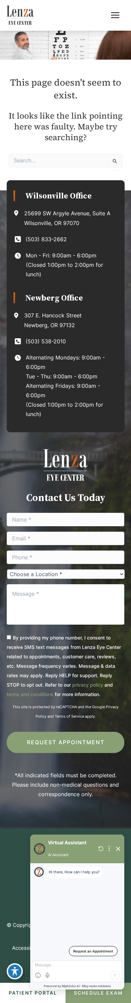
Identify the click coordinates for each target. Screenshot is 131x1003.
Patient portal (33, 993)
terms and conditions (30, 694)
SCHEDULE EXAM (98, 993)
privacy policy (87, 685)
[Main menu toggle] (115, 15)
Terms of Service (69, 716)
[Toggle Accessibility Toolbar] (15, 971)
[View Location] (18, 213)
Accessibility (27, 948)
